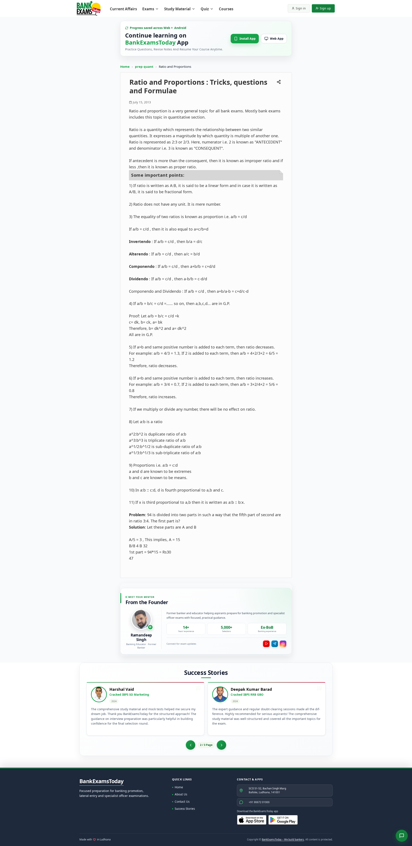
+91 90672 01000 (259, 802)
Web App (276, 38)
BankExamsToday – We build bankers (283, 839)
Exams (148, 8)
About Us (181, 794)
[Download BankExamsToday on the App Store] (252, 820)
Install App (247, 38)
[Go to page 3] (221, 745)
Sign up (325, 8)
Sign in (301, 8)
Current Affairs (123, 8)
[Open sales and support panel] (402, 836)
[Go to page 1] (190, 745)
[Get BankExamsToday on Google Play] (283, 820)
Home (125, 66)
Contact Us (182, 802)
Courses (226, 8)
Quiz (205, 8)
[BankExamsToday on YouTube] (266, 643)
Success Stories (185, 809)
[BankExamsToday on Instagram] (283, 643)
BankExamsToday (101, 781)
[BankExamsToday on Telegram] (274, 643)
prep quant (144, 66)
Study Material (177, 8)
